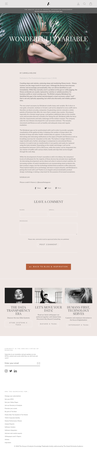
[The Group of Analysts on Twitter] (10, 371)
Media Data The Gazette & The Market (16, 415)
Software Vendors (10, 427)
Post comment (48, 244)
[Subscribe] (38, 363)
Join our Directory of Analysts (13, 405)
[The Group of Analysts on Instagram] (6, 371)
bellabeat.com (25, 177)
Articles (7, 439)
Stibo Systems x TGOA (18, 324)
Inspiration (8, 442)
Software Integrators (11, 430)
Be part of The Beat (11, 411)
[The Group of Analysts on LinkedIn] (15, 371)
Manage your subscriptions (13, 396)
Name (22, 210)
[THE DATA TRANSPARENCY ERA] (18, 295)
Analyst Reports (9, 424)
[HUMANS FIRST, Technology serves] (78, 295)
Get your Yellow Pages (11, 402)
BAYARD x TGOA (48, 324)
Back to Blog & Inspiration (50, 267)
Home (42, 33)
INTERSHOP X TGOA (78, 325)
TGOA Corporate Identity (12, 418)
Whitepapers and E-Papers (13, 436)
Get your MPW (9, 399)
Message (24, 221)
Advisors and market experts (13, 433)
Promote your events (11, 408)
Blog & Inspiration (50, 33)
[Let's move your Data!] (48, 295)
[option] (48, 10)
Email (52, 210)
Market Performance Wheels (13, 421)
